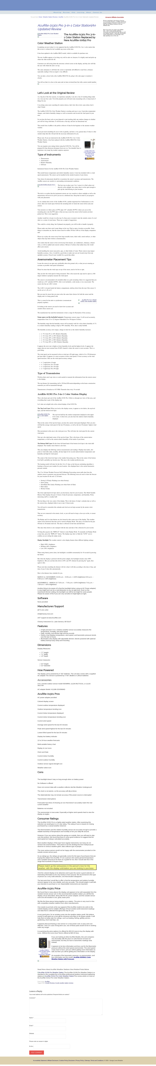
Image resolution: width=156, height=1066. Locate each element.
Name (31, 1017)
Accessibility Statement (40, 1060)
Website (31, 1033)
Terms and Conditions (97, 1060)
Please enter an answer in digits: (38, 1041)
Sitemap (87, 1060)
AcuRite (47, 981)
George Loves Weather (75, 6)
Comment (32, 998)
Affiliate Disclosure (52, 1060)
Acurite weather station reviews (64, 983)
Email (31, 1025)
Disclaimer (72, 1060)
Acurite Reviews (50, 983)
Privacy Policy (80, 1060)
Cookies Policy (63, 1060)
